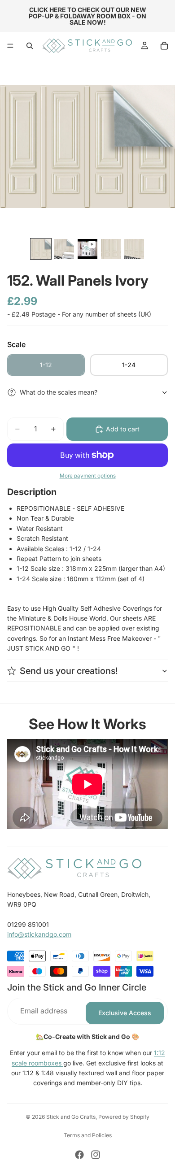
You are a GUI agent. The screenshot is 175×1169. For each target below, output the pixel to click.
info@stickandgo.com (39, 934)
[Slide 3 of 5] (87, 249)
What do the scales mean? (58, 392)
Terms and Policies (88, 1135)
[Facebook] (79, 1154)
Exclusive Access (124, 1013)
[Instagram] (95, 1154)
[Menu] (10, 45)
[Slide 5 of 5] (134, 249)
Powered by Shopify (123, 1116)
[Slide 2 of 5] (64, 249)
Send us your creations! (69, 670)
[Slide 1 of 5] (41, 249)
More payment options (88, 476)
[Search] (29, 46)
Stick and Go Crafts (71, 1116)
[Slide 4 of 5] (111, 249)
